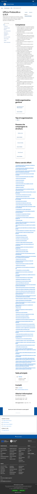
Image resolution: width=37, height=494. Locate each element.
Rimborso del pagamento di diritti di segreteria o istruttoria (24, 310)
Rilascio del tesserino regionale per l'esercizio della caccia (26, 298)
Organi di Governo (3, 448)
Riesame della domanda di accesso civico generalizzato (25, 287)
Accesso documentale (20, 182)
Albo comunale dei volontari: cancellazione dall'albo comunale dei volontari (24, 189)
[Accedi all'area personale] (33, 1)
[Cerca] (35, 4)
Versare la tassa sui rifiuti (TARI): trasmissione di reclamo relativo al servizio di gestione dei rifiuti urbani (25, 368)
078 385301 (20, 387)
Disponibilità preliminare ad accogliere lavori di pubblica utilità (25, 225)
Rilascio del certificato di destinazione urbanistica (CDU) (25, 289)
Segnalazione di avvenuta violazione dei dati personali (25, 319)
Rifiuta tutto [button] (22, 490)
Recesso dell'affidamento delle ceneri (22, 282)
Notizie (29, 448)
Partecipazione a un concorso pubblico (22, 270)
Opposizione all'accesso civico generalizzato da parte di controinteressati (25, 254)
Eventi (29, 457)
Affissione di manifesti (20, 187)
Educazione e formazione (22, 448)
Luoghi (29, 456)
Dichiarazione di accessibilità (21, 473)
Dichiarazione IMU (19, 220)
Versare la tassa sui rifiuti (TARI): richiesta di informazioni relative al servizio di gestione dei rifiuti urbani (25, 361)
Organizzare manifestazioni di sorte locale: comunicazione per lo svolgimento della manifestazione (25, 257)
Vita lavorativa (12, 451)
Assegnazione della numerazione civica (22, 196)
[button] (18, 492)
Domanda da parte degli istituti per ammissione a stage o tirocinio (25, 228)
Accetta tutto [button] (15, 490)
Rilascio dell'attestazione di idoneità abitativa (23, 300)
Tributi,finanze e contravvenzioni (21, 453)
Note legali (20, 470)
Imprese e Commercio (13, 453)
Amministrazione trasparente (21, 467)
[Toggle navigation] (1, 4)
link (27, 488)
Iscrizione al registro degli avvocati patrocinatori (24, 242)
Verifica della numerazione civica (21, 346)
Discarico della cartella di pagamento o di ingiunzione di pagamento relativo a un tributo (25, 223)
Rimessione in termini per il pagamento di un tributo (25, 314)
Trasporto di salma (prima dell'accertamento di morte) (25, 345)
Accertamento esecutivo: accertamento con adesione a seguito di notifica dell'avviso (25, 166)
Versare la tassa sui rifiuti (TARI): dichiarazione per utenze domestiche (25, 353)
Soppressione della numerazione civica (22, 329)
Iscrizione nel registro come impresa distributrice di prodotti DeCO (24, 245)
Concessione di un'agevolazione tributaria (23, 214)
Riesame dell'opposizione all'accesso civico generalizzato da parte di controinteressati (25, 285)
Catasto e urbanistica (13, 456)
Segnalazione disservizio (13, 469)
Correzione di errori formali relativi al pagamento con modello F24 (24, 218)
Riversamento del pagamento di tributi (22, 317)
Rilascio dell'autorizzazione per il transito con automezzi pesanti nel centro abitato (25, 302)
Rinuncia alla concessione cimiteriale (22, 316)
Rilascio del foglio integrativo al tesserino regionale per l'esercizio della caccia (25, 293)
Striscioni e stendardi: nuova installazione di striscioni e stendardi (25, 332)
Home (2, 8)
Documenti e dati (3, 458)
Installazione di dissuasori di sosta (22, 237)
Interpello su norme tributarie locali (22, 238)
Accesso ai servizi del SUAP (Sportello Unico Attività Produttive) (24, 174)
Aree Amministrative (4, 450)
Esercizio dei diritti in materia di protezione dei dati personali (24, 233)
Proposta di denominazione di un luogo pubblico (24, 277)
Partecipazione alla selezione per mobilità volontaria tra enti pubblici (25, 275)
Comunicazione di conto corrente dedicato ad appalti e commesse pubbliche (25, 212)
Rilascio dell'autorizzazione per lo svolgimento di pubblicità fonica (24, 305)
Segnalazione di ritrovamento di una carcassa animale (25, 324)
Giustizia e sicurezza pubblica (22, 451)
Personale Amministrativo (5, 456)
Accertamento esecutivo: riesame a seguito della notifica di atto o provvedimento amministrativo (25, 171)
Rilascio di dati (18, 307)
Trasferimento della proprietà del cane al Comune (24, 334)
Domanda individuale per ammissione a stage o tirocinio (25, 230)
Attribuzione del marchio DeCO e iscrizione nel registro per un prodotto (25, 199)
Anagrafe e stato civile (13, 448)
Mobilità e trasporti (12, 458)
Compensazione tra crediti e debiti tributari (23, 209)
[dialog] (18, 488)
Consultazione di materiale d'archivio (22, 215)
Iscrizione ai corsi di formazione (21, 240)
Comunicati (29, 450)
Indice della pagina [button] (6, 23)
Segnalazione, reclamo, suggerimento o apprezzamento (25, 327)
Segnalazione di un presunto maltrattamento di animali (25, 325)
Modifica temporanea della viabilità (22, 251)
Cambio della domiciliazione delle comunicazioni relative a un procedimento (25, 207)
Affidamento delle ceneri (20, 185)
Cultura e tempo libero (13, 450)
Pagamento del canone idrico (21, 259)
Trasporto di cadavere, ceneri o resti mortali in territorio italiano (25, 343)
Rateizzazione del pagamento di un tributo (23, 279)
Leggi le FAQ (11, 470)
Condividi (26, 12)
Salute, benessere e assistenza (22, 458)
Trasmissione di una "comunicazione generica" (24, 338)
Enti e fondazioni (3, 453)
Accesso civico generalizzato (21, 178)
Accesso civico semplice (20, 180)
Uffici (11, 8)
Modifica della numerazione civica (22, 249)
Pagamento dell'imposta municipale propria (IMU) (24, 263)
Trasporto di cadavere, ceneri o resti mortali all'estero (25, 340)
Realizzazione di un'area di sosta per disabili (23, 281)
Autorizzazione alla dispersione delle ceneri (23, 203)
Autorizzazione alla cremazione (21, 201)
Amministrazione (6, 8)
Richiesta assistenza (13, 472)
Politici (2, 454)
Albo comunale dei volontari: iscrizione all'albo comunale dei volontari (25, 192)
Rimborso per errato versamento (21, 312)
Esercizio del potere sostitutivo (21, 235)
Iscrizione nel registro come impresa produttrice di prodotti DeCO (24, 247)
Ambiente (20, 455)
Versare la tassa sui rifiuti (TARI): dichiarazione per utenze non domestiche (25, 356)
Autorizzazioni (21, 460)
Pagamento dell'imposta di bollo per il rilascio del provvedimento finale (24, 261)
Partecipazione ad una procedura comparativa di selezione (24, 272)
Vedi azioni (30, 12)
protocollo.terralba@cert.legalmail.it (22, 389)
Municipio (20, 376)
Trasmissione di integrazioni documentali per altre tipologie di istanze (24, 336)
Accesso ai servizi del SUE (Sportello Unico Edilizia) (24, 176)
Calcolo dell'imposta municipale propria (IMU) (24, 204)
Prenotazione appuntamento (12, 467)
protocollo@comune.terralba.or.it (6, 481)
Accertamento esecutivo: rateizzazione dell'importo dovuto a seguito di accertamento (24, 169)
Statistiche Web (12, 473)
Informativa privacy (22, 469)
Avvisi (29, 451)
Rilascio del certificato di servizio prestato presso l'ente (25, 291)
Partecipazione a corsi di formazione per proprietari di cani (25, 268)
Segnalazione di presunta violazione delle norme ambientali (24, 322)
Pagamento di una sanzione (20, 265)
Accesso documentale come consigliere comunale (24, 183)
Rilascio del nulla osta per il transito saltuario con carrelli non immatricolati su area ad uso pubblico (25, 296)
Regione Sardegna (4, 1)
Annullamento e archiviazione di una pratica (23, 194)
